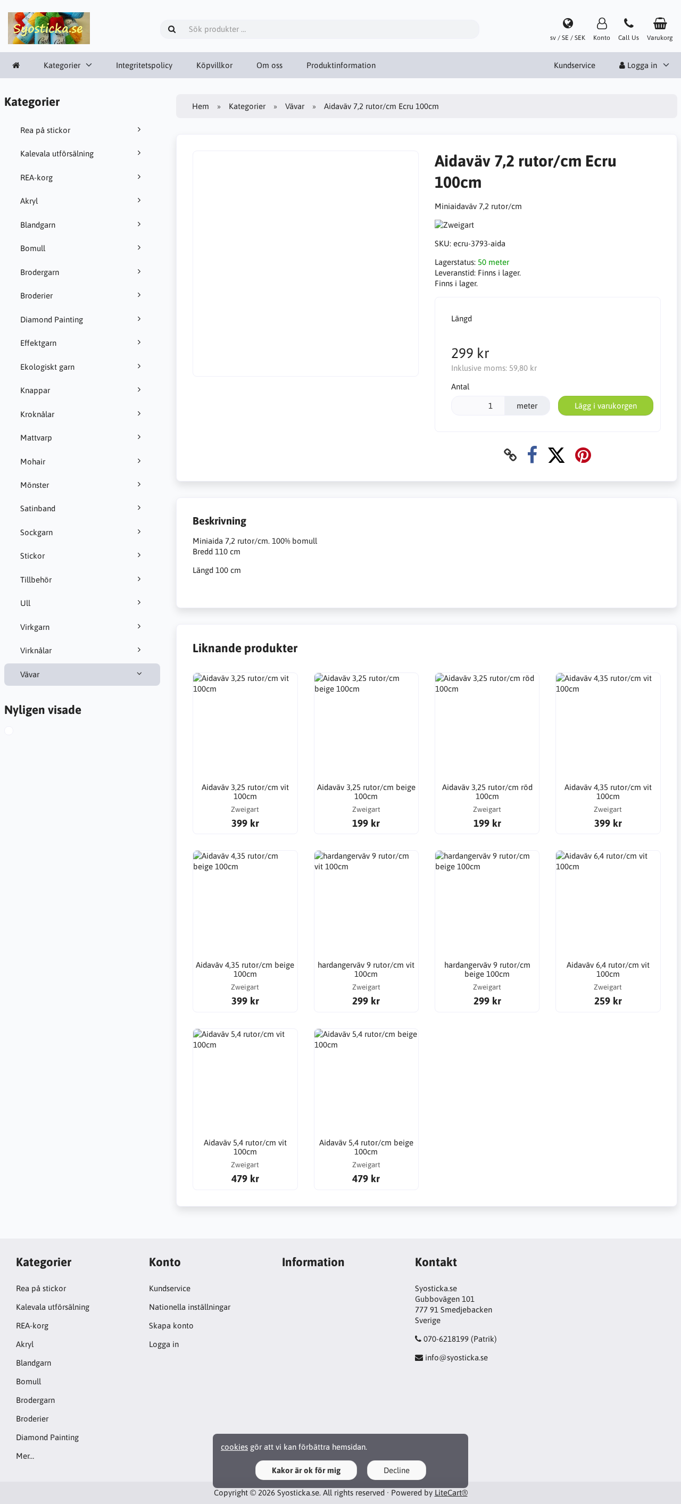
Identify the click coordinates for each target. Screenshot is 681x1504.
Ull (25, 603)
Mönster (34, 484)
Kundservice (574, 65)
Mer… (25, 1455)
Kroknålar (37, 414)
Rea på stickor (45, 130)
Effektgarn (38, 342)
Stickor (32, 555)
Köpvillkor (214, 65)
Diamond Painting (51, 319)
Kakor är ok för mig (306, 1470)
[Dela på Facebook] (532, 455)
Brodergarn (39, 272)
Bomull (32, 248)
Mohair (32, 461)
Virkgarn (34, 626)
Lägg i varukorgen (606, 405)
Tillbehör (36, 579)
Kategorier (62, 65)
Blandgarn (37, 224)
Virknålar (36, 650)
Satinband (37, 508)
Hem (200, 106)
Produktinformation (341, 65)
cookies (234, 1446)
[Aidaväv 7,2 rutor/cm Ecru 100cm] (17, 732)
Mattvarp (36, 437)
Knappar (35, 390)
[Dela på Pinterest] (583, 455)
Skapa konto (171, 1325)
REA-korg (36, 177)
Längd (461, 318)
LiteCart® (451, 1492)
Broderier (36, 295)
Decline (397, 1470)
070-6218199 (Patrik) (460, 1338)
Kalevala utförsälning (57, 153)
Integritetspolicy (144, 65)
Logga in (164, 1344)
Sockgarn (36, 532)
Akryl (29, 200)
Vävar (29, 674)
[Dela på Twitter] (556, 455)
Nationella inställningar (189, 1306)
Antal (460, 386)
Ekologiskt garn (47, 366)
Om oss (269, 65)
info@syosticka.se (456, 1357)
